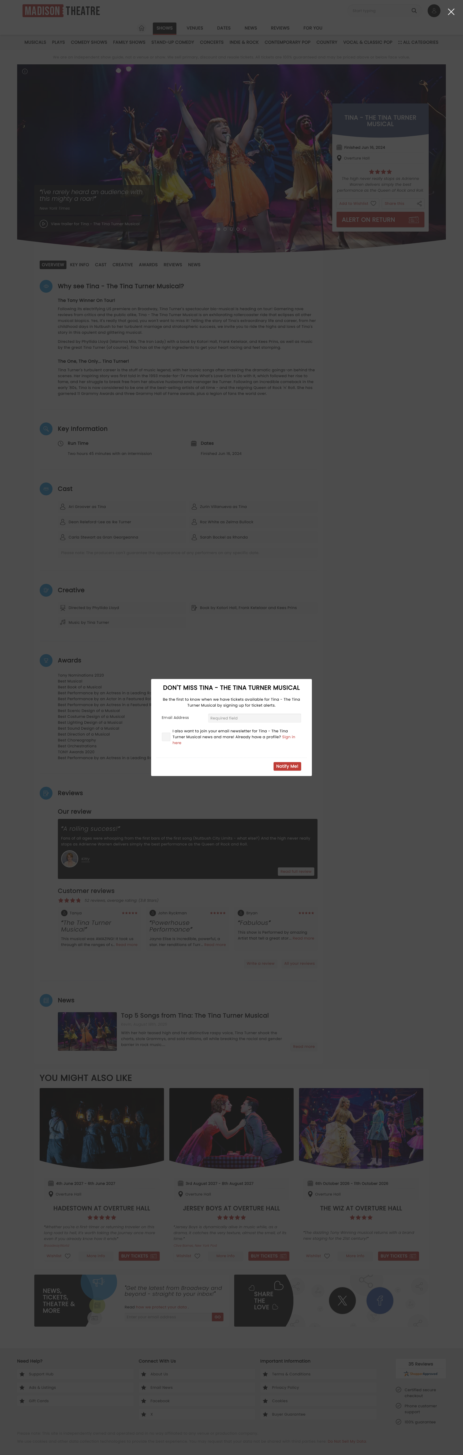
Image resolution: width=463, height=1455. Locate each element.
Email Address (175, 717)
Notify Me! (287, 766)
